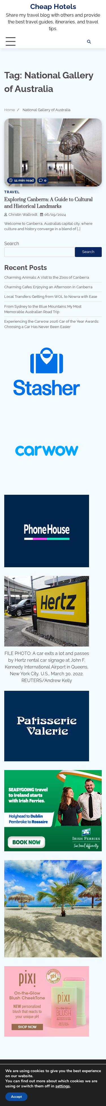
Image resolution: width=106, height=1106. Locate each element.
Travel (12, 192)
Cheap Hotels (53, 7)
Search (11, 243)
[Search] (89, 42)
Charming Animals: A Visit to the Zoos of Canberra (46, 277)
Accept (16, 1096)
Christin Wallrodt (22, 214)
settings (62, 1086)
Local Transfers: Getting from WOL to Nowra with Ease (50, 296)
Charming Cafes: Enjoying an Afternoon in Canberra (48, 287)
